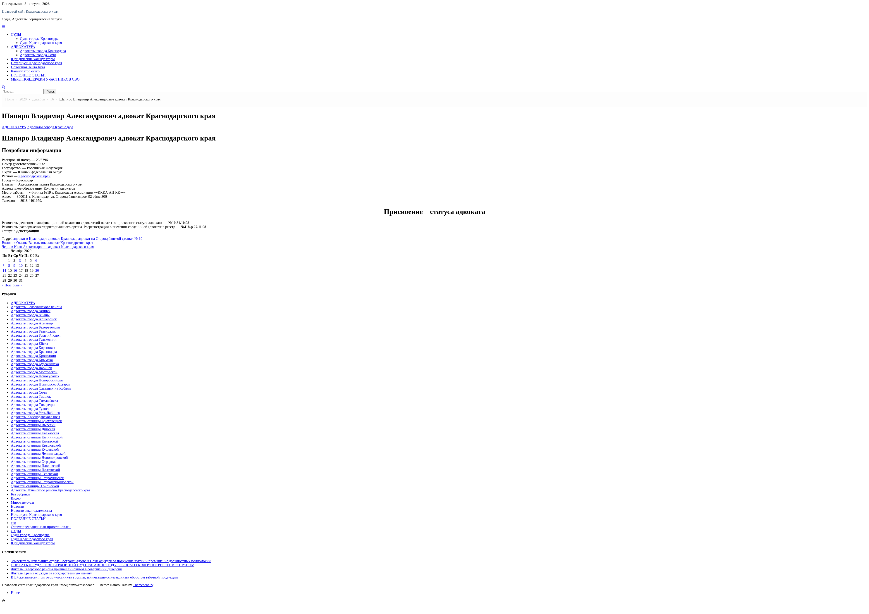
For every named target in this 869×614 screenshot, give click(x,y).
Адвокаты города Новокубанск (35, 376)
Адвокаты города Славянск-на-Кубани (41, 388)
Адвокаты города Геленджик (33, 331)
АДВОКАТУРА (23, 47)
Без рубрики (20, 494)
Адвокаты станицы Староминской (37, 478)
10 (21, 265)
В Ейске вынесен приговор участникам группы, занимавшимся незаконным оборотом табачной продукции (94, 577)
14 (4, 270)
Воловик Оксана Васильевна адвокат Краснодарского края (47, 243)
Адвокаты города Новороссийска (37, 380)
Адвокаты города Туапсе (30, 409)
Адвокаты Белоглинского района (36, 307)
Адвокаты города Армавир (32, 323)
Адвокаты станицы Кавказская (35, 433)
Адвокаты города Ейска (29, 343)
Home (15, 593)
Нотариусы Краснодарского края (36, 63)
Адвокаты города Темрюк (31, 396)
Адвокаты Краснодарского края (35, 417)
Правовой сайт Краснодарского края (30, 11)
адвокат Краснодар (62, 238)
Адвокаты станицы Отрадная (33, 462)
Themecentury (143, 585)
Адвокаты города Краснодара (43, 51)
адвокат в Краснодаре (30, 238)
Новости (17, 506)
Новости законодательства (31, 510)
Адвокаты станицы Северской (34, 474)
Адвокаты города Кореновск (33, 348)
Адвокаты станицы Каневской (34, 441)
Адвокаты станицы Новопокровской (39, 457)
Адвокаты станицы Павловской (35, 466)
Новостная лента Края (28, 67)
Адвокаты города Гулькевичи (34, 339)
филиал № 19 (132, 238)
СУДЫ (16, 34)
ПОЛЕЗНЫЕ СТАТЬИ (28, 75)
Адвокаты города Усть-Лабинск (35, 413)
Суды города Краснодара (39, 38)
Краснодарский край (34, 176)
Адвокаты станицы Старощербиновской (42, 482)
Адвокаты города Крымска (32, 360)
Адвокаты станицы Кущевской (35, 449)
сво (13, 523)
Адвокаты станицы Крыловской (36, 445)
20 (37, 270)
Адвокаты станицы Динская (33, 429)
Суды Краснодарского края (41, 43)
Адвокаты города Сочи (38, 55)
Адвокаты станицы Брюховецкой (36, 421)
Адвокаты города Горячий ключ (35, 335)
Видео (16, 498)
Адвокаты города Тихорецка (33, 405)
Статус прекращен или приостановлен (41, 527)
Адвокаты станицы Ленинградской (38, 453)
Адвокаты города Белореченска (35, 327)
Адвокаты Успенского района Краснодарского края (50, 490)
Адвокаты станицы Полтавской (35, 470)
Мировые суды (22, 502)
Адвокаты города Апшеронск (34, 319)
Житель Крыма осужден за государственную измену (51, 573)
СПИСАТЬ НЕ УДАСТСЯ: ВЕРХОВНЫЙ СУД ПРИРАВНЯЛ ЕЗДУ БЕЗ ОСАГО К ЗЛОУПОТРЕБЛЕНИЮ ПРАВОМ (102, 565)
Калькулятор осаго (25, 71)
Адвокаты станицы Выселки (33, 425)
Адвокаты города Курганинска (35, 364)
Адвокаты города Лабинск (31, 368)
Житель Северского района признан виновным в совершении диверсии (66, 569)
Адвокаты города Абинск (30, 311)
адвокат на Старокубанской (99, 238)
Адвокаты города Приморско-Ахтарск (40, 384)
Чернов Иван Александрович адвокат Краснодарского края (48, 247)
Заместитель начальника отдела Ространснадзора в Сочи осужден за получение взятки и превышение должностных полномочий (111, 561)
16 (15, 270)
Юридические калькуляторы (33, 59)
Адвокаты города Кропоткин (33, 356)
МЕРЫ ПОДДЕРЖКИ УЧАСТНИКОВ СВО (45, 79)
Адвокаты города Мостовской (34, 372)
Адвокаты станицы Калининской (37, 437)
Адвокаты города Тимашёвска (34, 400)
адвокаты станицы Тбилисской (35, 486)
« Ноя (6, 285)
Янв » (17, 285)
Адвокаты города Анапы (30, 315)
